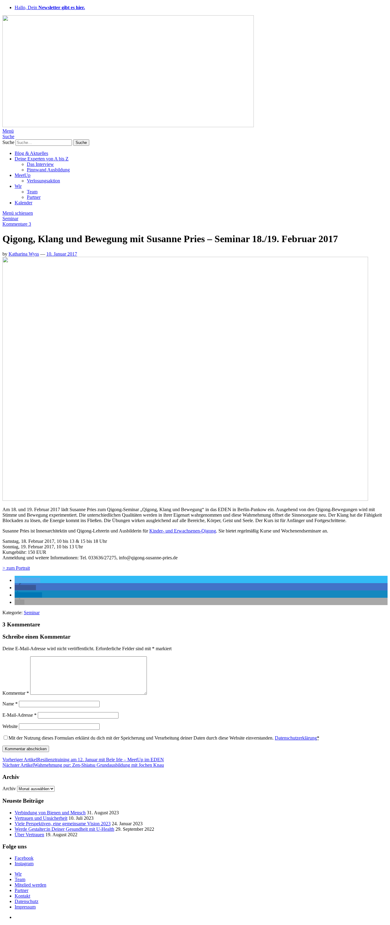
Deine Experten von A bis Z (42, 158)
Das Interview (40, 164)
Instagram (24, 863)
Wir (18, 186)
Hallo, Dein (50, 7)
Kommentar (15, 693)
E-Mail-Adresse (19, 715)
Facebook (24, 858)
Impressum (25, 906)
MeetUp (22, 175)
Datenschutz (26, 901)
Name (10, 703)
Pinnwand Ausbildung (48, 169)
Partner (34, 197)
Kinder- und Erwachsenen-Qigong (182, 530)
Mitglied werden (30, 884)
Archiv (9, 788)
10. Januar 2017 (61, 253)
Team (32, 191)
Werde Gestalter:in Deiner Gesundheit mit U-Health (64, 829)
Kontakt (22, 895)
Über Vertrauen (29, 834)
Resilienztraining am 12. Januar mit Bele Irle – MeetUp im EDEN (83, 759)
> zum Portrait (16, 568)
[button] (27, 580)
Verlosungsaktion (43, 180)
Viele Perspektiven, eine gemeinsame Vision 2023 (63, 823)
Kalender (23, 202)
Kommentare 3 (16, 224)
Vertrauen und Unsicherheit (41, 818)
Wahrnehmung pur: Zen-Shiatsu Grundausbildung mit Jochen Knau (83, 765)
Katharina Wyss (24, 253)
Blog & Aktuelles (31, 153)
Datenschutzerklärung (296, 737)
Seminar (10, 218)
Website (10, 726)
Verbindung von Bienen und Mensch (50, 812)
